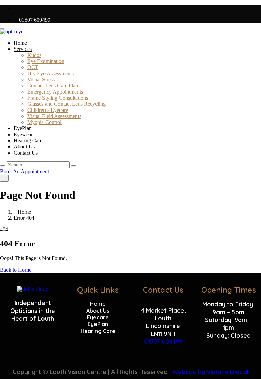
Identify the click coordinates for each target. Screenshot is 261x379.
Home (20, 43)
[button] (228, 343)
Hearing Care (28, 140)
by (201, 372)
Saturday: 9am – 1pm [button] (228, 324)
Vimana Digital (227, 372)
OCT (32, 67)
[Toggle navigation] (4, 178)
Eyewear (23, 134)
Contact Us (26, 153)
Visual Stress (41, 79)
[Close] (2, 166)
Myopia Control (44, 122)
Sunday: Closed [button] (228, 335)
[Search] (73, 166)
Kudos (34, 55)
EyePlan (23, 128)
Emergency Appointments (55, 92)
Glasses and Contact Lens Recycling (66, 104)
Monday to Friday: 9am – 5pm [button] (228, 308)
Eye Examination (45, 61)
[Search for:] (39, 164)
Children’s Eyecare (47, 110)
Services (23, 49)
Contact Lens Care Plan (52, 85)
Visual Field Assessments (54, 116)
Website (184, 372)
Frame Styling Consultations (57, 98)
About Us (24, 146)
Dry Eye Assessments (50, 73)
